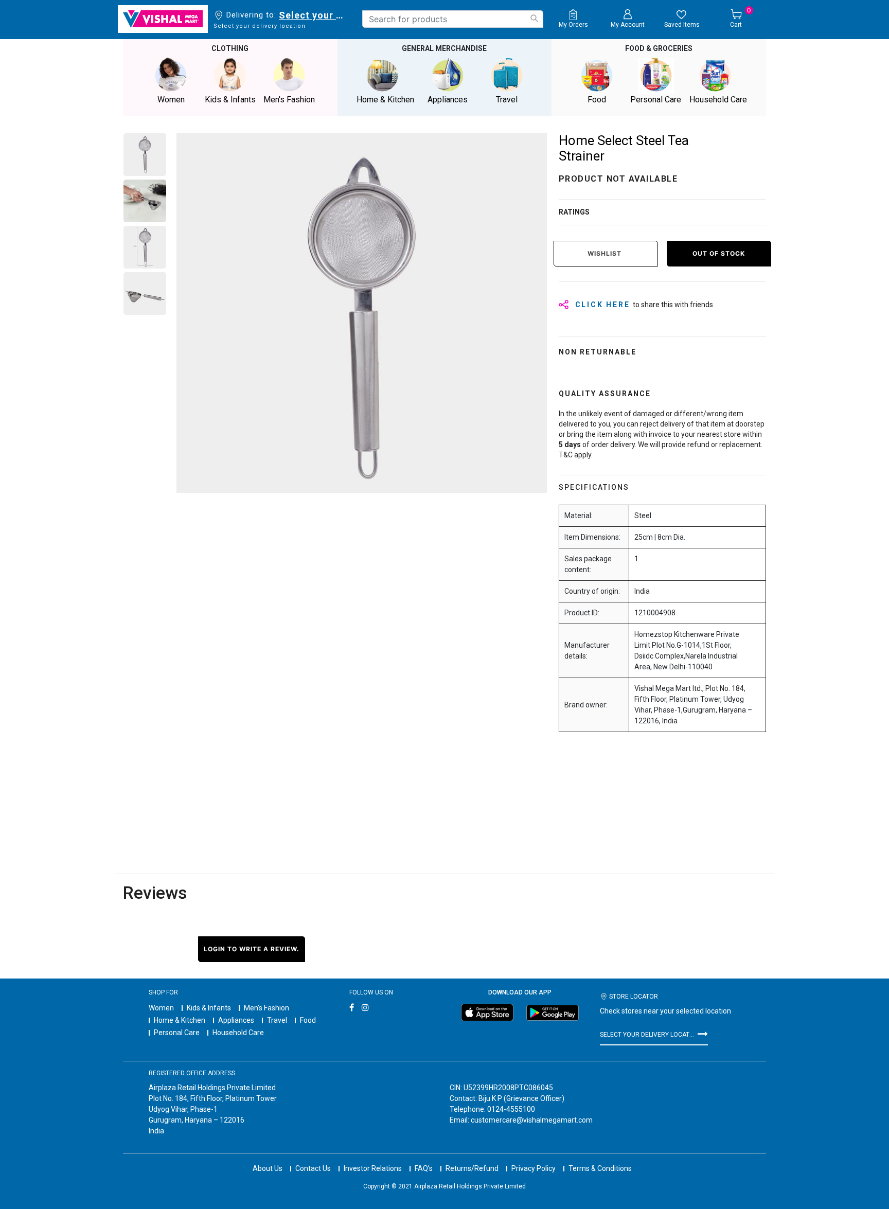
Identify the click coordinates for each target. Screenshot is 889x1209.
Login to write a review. (251, 949)
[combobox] (452, 19)
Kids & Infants (209, 1008)
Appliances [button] (448, 99)
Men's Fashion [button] (289, 99)
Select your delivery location (313, 15)
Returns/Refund (472, 1168)
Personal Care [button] (655, 99)
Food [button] (597, 99)
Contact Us (313, 1168)
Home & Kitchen (179, 1020)
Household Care (238, 1032)
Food (308, 1020)
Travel (277, 1020)
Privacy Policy (533, 1168)
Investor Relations (373, 1168)
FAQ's (424, 1168)
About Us (267, 1168)
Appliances (236, 1020)
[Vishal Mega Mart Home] (163, 19)
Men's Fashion (266, 1008)
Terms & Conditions (600, 1168)
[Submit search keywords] (534, 18)
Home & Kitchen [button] (385, 99)
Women (161, 1008)
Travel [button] (507, 99)
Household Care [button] (718, 99)
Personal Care (177, 1032)
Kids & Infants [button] (230, 99)
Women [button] (171, 99)
